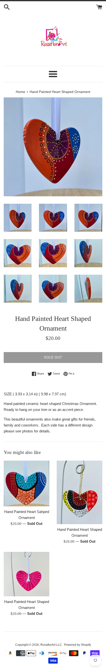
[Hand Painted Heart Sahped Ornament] (26, 483)
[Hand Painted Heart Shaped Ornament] (79, 492)
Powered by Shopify (77, 645)
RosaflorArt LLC (51, 645)
